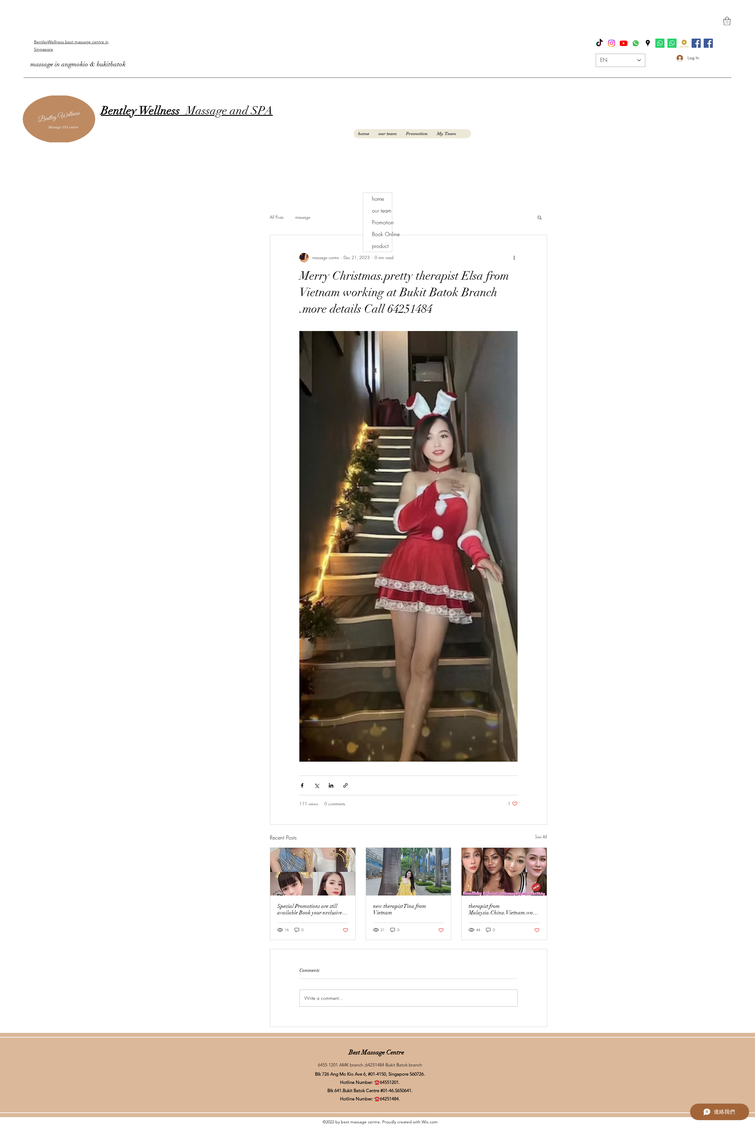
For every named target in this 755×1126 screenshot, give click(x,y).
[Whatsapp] (635, 43)
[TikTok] (599, 43)
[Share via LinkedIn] (331, 785)
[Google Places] (647, 43)
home (378, 198)
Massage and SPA (187, 110)
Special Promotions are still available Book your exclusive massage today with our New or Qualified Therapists (311, 909)
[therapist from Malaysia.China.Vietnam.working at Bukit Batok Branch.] (504, 871)
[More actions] (514, 257)
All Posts (276, 217)
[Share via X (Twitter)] (316, 785)
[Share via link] (345, 785)
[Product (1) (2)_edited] (684, 43)
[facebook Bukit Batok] (696, 43)
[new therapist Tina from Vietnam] (408, 871)
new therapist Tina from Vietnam (399, 909)
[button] (727, 21)
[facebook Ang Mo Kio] (708, 43)
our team (381, 210)
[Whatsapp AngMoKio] (672, 43)
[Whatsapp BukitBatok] (659, 43)
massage (302, 217)
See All (541, 836)
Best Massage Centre (376, 1052)
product (380, 245)
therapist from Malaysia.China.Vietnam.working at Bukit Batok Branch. (504, 909)
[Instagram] (611, 43)
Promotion (382, 222)
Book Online (382, 234)
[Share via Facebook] (302, 785)
